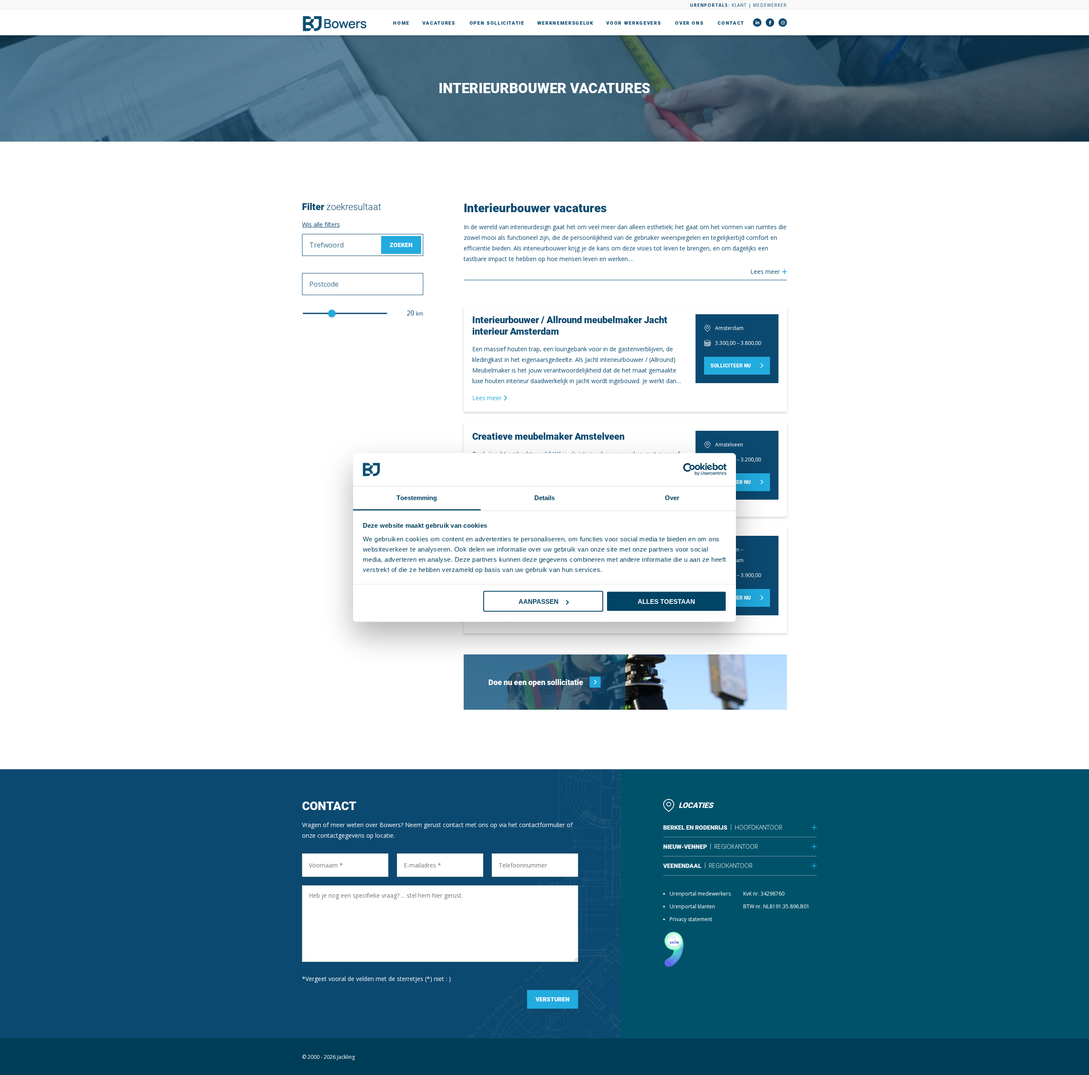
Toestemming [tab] (416, 497)
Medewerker (770, 5)
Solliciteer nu (730, 366)
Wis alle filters (321, 224)
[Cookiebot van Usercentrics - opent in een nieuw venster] (689, 469)
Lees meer (487, 398)
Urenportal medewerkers (700, 893)
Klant (739, 5)
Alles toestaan (666, 601)
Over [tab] (672, 497)
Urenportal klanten (692, 906)
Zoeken (401, 245)
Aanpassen (539, 601)
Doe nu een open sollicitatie (535, 682)
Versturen (553, 999)
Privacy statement (691, 919)
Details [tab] (544, 497)
